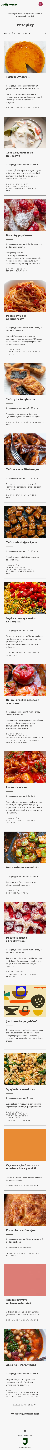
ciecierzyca (12, 1120)
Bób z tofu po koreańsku (22, 867)
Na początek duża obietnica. (18, 1247)
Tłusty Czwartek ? (16, 271)
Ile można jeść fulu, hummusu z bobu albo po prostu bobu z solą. (22, 883)
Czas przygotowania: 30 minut (20, 796)
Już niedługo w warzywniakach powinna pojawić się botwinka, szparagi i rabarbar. (24, 1105)
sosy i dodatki (29, 1253)
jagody (24, 974)
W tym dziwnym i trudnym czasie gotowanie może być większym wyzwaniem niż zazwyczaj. (20, 1382)
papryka (28, 821)
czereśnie (11, 974)
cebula (23, 187)
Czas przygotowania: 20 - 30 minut (22, 478)
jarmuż (10, 1397)
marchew (33, 1397)
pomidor (32, 189)
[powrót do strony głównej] (9, 8)
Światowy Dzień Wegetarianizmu (24, 738)
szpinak (26, 1120)
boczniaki (11, 187)
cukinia (33, 740)
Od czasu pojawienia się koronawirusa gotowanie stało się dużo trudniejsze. (22, 1313)
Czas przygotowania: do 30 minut (22, 164)
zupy (26, 184)
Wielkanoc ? (32, 108)
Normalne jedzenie (17, 1116)
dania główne (14, 184)
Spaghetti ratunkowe (20, 1089)
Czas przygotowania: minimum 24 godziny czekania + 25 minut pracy (22, 87)
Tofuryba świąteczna (20, 399)
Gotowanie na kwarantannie (22, 1186)
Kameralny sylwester (18, 569)
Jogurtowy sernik (18, 77)
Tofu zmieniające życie (21, 542)
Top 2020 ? (12, 571)
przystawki (34, 653)
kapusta (21, 1397)
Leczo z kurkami (17, 787)
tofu (9, 191)
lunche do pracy (15, 352)
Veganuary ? (35, 352)
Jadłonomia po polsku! (21, 1021)
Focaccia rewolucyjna (21, 1230)
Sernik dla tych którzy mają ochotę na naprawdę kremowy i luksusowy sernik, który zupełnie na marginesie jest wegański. (24, 98)
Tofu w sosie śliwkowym (22, 469)
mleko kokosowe (15, 189)
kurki (19, 821)
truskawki (12, 976)
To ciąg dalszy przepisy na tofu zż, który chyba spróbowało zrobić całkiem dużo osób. (23, 487)
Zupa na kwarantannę (21, 1365)
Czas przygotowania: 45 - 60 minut (22, 408)
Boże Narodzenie (34, 422)
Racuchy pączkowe (19, 235)
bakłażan (11, 740)
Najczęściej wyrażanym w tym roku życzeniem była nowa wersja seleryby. (23, 415)
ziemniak (23, 742)
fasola (36, 1395)
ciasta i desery (14, 108)
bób (8, 893)
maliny (34, 974)
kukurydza (12, 655)
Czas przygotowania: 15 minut (20, 630)
